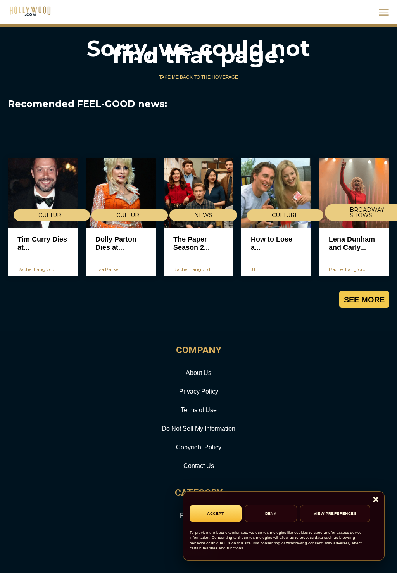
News (203, 215)
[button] (376, 499)
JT (253, 269)
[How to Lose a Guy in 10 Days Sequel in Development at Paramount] (276, 193)
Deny (271, 513)
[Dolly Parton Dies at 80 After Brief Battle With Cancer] (121, 193)
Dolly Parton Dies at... (115, 243)
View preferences (335, 513)
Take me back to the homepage (198, 77)
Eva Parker (107, 269)
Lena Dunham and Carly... (352, 243)
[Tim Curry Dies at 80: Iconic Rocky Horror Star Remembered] (43, 193)
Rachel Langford (35, 269)
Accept (215, 513)
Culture (51, 215)
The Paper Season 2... (191, 243)
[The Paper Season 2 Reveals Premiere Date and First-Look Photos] (199, 193)
